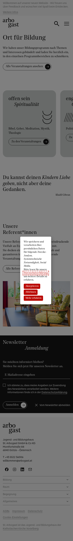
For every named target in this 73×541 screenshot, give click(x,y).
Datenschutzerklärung (36, 273)
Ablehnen (31, 292)
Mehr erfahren (33, 298)
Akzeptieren (32, 286)
